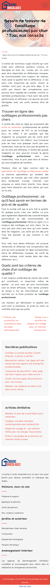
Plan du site (25, 586)
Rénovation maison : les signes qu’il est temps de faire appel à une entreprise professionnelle (24, 363)
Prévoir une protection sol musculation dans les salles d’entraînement (12, 323)
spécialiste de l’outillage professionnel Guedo (25, 171)
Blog (5, 52)
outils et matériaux (12, 127)
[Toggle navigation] (45, 5)
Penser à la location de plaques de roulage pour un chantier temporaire (36, 323)
